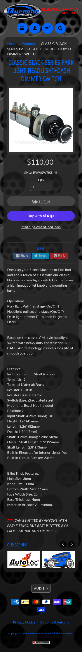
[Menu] (22, 28)
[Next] (71, 544)
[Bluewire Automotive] (22, 11)
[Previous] (63, 544)
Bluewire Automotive (39, 633)
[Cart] (47, 28)
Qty (41, 180)
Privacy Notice (24, 622)
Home (11, 43)
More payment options (41, 227)
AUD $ (39, 588)
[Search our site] (60, 28)
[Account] (34, 28)
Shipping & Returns (54, 622)
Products (29, 43)
